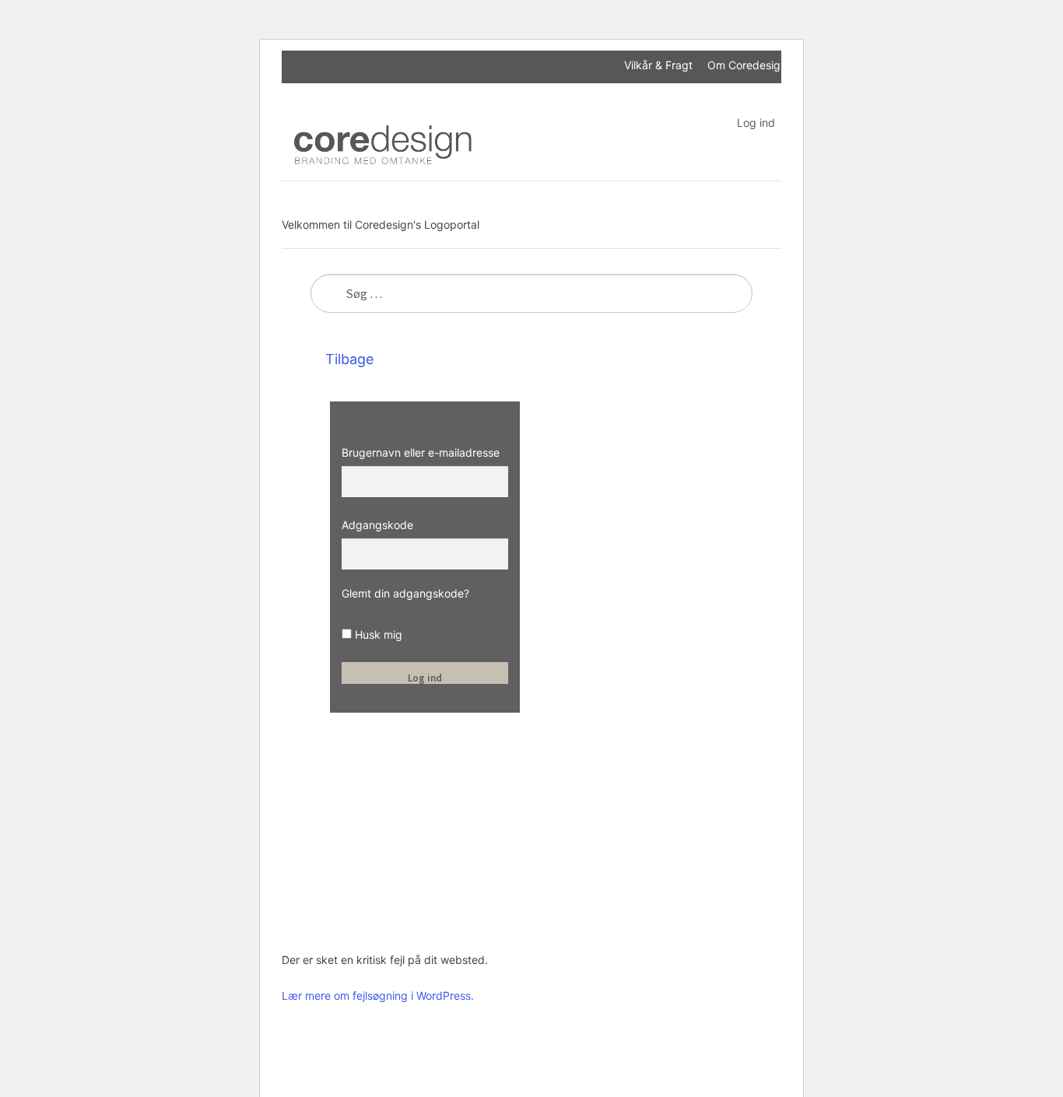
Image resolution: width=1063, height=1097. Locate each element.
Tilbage (347, 359)
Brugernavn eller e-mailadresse (421, 452)
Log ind (756, 122)
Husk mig (377, 634)
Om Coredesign (747, 65)
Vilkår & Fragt (658, 65)
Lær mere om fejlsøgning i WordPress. (378, 995)
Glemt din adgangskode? (405, 593)
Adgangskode (377, 524)
